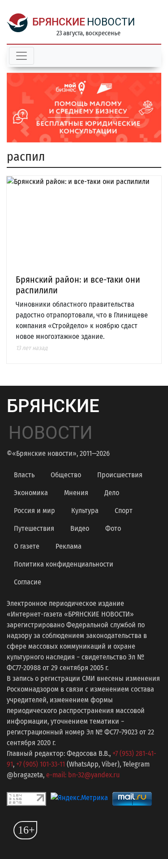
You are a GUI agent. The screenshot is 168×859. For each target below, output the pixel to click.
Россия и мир (34, 510)
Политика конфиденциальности (63, 564)
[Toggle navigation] (21, 56)
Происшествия (119, 475)
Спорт (124, 510)
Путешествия (34, 528)
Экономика (31, 492)
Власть (24, 475)
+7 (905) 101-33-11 (40, 764)
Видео (79, 528)
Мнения (76, 492)
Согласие (27, 582)
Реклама (69, 546)
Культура (85, 510)
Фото (113, 528)
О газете (26, 546)
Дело (111, 492)
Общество (66, 475)
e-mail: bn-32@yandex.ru (83, 775)
